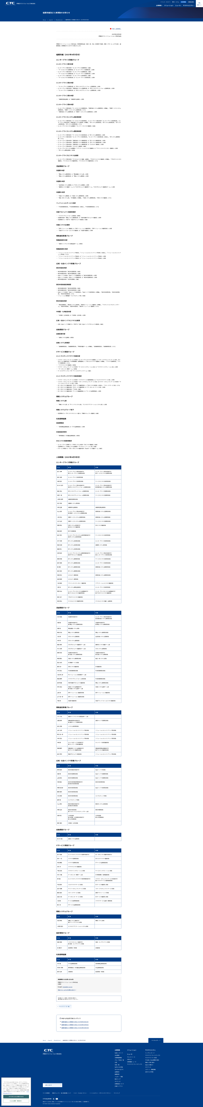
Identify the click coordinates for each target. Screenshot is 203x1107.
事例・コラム (175, 2)
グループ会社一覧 (119, 1060)
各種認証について (119, 1083)
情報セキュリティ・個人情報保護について (61, 1093)
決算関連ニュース (131, 1061)
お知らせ (129, 1059)
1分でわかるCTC (119, 1069)
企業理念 (117, 1072)
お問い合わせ (48, 1085)
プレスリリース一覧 (64, 1006)
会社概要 (117, 1055)
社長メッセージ (119, 1053)
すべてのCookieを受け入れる (16, 1096)
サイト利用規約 (46, 1093)
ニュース (51, 19)
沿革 (116, 1062)
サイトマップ (117, 1093)
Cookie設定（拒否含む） (16, 1100)
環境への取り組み (149, 1062)
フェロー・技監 (119, 1076)
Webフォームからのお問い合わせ (66, 990)
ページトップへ (155, 1040)
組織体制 (117, 1074)
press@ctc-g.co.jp (67, 987)
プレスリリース (59, 19)
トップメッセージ (149, 1053)
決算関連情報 (118, 1057)
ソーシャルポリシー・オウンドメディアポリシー (100, 1093)
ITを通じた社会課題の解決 (152, 1060)
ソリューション (131, 1050)
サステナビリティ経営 (151, 1057)
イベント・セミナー (165, 2)
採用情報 (183, 2)
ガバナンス (118, 1081)
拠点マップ (118, 1079)
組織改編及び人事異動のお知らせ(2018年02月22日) (75, 1022)
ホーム (44, 19)
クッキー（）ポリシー (80, 1093)
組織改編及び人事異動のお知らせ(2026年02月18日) (75, 1024)
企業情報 (117, 1050)
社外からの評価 (119, 1067)
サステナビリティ (150, 1050)
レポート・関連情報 (150, 1069)
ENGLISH (191, 2)
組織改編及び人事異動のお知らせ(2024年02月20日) (75, 1027)
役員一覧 (117, 1064)
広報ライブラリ (119, 1086)
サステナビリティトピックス (134, 1064)
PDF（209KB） (116, 29)
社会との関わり (149, 1064)
